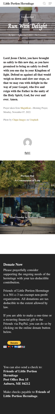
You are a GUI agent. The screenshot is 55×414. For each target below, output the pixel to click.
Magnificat (26, 107)
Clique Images (19, 119)
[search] (44, 3)
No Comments (40, 35)
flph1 (13, 35)
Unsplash (34, 119)
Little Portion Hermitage (18, 3)
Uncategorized (27, 16)
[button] (50, 3)
